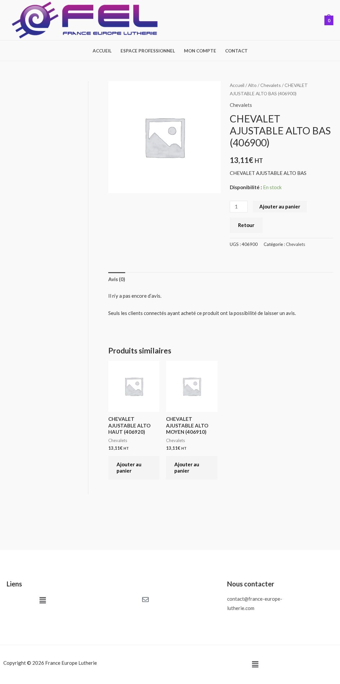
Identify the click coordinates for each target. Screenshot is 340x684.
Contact (236, 50)
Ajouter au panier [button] (129, 467)
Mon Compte (200, 50)
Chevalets (270, 85)
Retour (246, 225)
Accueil (102, 50)
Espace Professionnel (148, 50)
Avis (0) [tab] (116, 279)
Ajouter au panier (279, 206)
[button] (42, 600)
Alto (252, 85)
